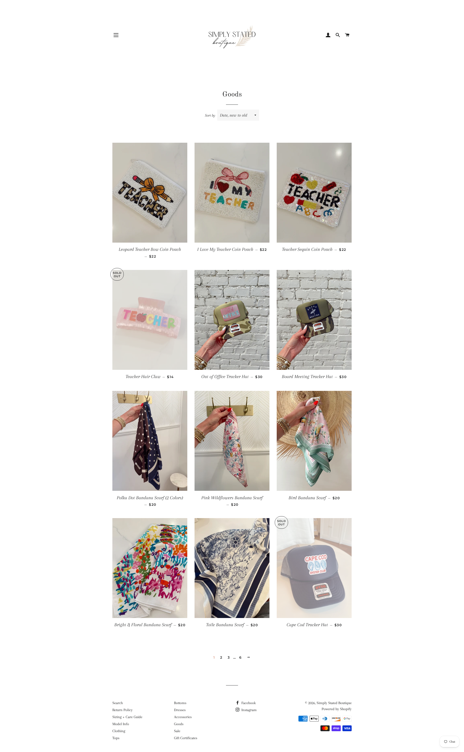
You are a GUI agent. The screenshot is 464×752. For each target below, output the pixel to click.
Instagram (248, 710)
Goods (178, 724)
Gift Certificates (185, 738)
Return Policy (122, 710)
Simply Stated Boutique (334, 703)
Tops (115, 738)
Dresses (180, 710)
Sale (177, 731)
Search (117, 703)
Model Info (120, 724)
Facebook (248, 703)
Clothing (118, 731)
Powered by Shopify (337, 709)
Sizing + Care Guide (127, 717)
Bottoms (180, 703)
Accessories (183, 717)
